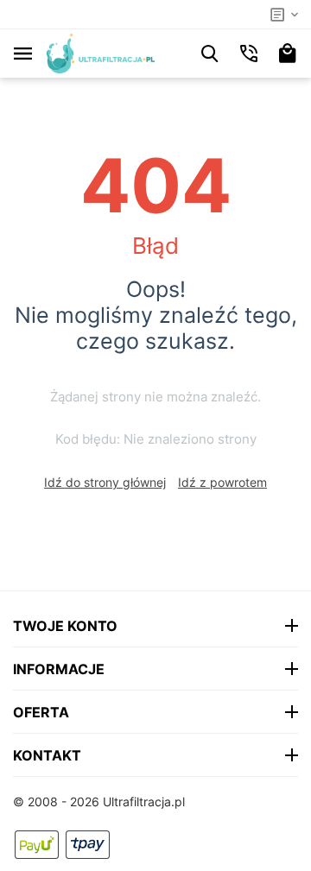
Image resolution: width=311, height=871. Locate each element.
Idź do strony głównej (105, 482)
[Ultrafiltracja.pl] (101, 52)
